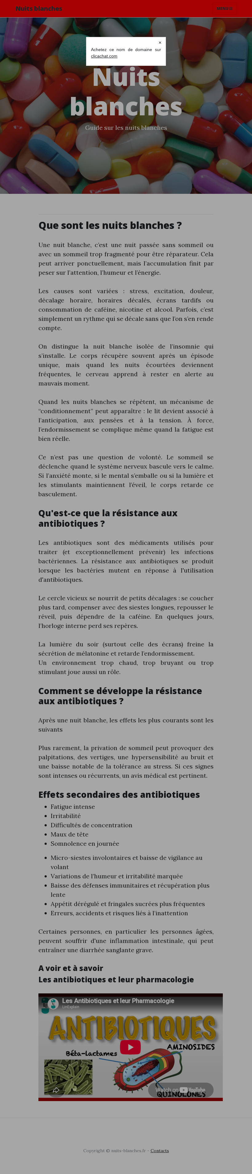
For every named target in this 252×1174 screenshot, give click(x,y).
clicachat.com (104, 56)
